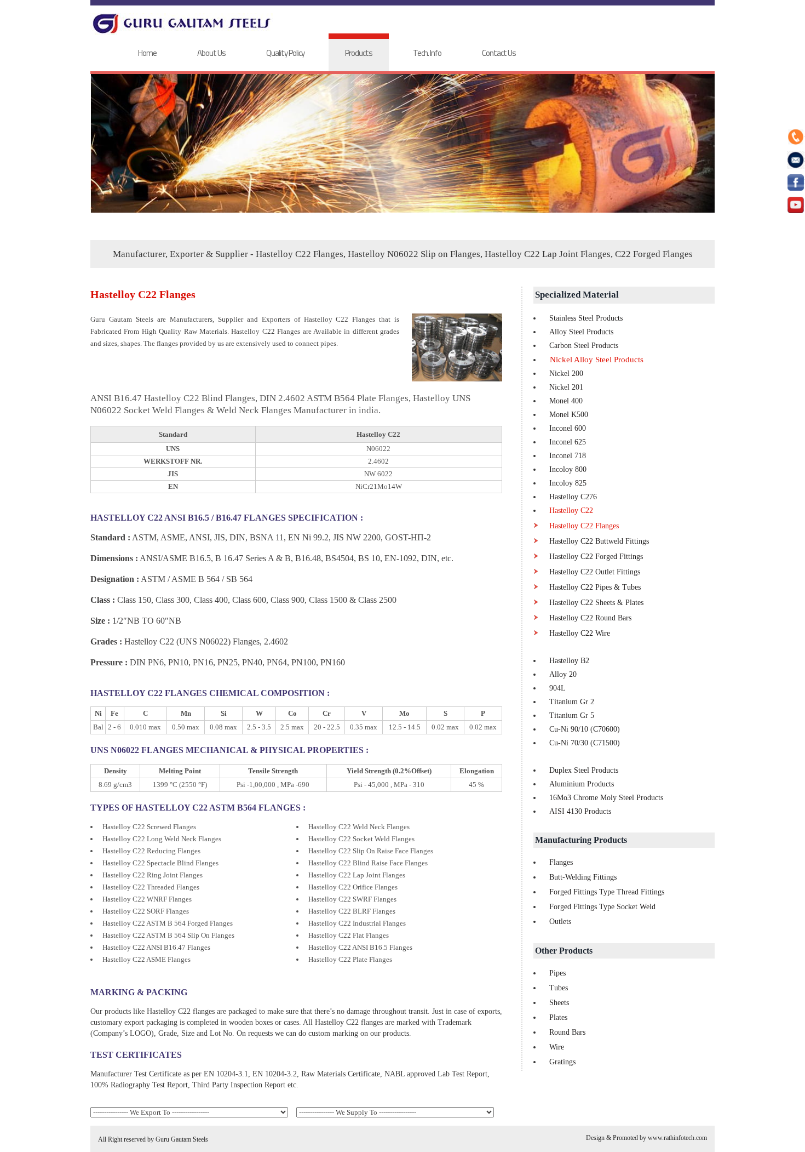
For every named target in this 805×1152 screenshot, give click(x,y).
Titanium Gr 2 (571, 702)
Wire (556, 1047)
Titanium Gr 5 (571, 715)
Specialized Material (577, 294)
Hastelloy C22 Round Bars (590, 618)
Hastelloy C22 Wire (579, 633)
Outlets (560, 921)
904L (557, 688)
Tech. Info (427, 53)
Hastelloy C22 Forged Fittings (596, 556)
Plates (558, 1017)
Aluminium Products (581, 784)
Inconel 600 (567, 428)
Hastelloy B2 (569, 661)
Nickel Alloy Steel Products (596, 359)
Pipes (557, 973)
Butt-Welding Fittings (583, 877)
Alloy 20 (563, 674)
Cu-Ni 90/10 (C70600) (584, 729)
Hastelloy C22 (571, 510)
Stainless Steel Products (586, 318)
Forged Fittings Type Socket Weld (602, 907)
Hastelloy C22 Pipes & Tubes (595, 587)
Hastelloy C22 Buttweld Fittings (599, 541)
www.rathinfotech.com (677, 1138)
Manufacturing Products (581, 840)
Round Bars (567, 1032)
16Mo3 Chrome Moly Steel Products (606, 798)
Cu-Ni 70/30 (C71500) (584, 743)
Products (358, 53)
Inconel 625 (567, 442)
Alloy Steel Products (581, 332)
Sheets (559, 1003)
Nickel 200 (566, 373)
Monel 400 (566, 401)
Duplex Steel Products (583, 770)
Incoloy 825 (567, 483)
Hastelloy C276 (573, 497)
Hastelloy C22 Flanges (584, 526)
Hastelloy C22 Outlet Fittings (594, 572)
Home (147, 53)
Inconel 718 (567, 456)
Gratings (562, 1062)
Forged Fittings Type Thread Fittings (606, 892)
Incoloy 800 (567, 469)
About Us (211, 53)
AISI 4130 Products (580, 811)
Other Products (564, 950)
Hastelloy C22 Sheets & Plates (596, 602)
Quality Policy (285, 53)
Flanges (561, 862)
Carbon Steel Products (583, 345)
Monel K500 (568, 414)
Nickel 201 (566, 387)
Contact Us (499, 53)
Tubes (558, 988)
